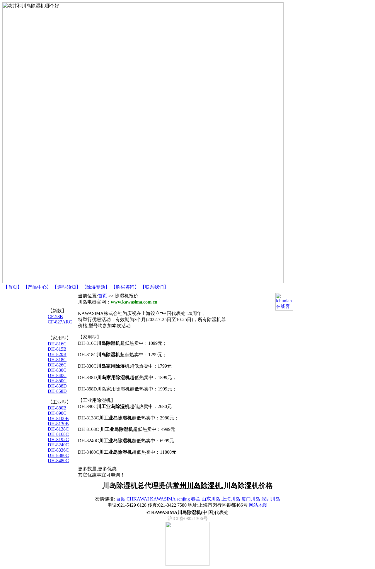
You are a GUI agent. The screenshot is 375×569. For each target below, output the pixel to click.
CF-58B (55, 316)
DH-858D (57, 391)
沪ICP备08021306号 (188, 518)
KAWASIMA (162, 498)
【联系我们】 (154, 286)
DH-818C (57, 359)
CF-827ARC (60, 321)
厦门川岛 (250, 498)
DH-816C (57, 343)
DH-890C (57, 413)
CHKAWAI (138, 498)
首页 (102, 295)
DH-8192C (58, 439)
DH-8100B (58, 418)
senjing (183, 498)
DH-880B (57, 407)
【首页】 (12, 286)
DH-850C (57, 380)
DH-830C (57, 370)
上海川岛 (230, 498)
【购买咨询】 (125, 286)
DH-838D (57, 385)
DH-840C (57, 375)
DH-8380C (58, 455)
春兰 (195, 498)
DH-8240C (58, 444)
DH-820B (57, 354)
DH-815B (57, 349)
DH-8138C (58, 428)
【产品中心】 (37, 286)
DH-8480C (58, 460)
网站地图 (258, 505)
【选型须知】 (66, 286)
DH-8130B (58, 423)
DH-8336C (58, 450)
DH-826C (57, 364)
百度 (120, 498)
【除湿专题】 (96, 286)
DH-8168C (58, 434)
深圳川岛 (270, 498)
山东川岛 (211, 498)
